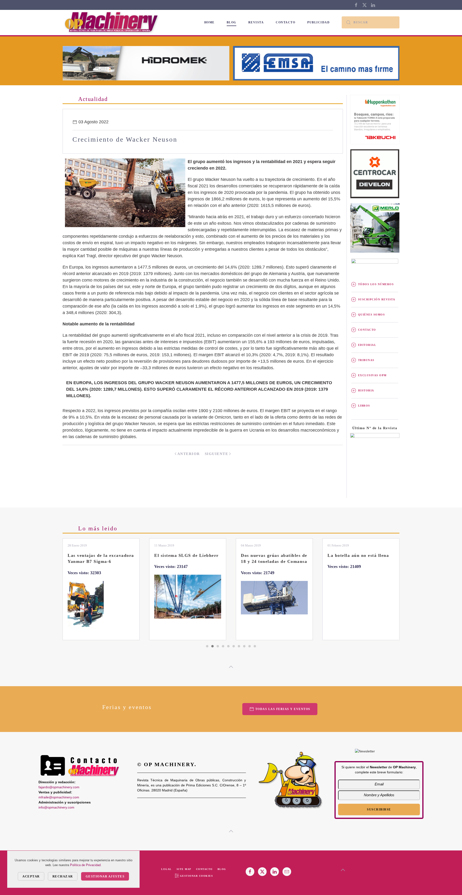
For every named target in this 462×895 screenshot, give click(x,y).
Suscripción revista (376, 299)
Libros (364, 405)
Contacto (285, 22)
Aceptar (31, 876)
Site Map (184, 869)
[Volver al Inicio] (112, 22)
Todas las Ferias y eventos (282, 709)
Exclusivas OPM (372, 375)
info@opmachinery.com (56, 807)
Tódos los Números (376, 284)
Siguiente (216, 454)
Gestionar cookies (196, 876)
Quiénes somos (371, 314)
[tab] (207, 646)
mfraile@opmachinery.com (58, 797)
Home (209, 22)
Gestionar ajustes (105, 876)
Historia (366, 390)
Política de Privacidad (85, 865)
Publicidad (318, 22)
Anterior (188, 454)
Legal (166, 869)
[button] (231, 667)
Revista (256, 22)
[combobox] (370, 22)
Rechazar (62, 876)
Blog (231, 22)
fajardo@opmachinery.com (58, 787)
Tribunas (366, 360)
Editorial (367, 344)
